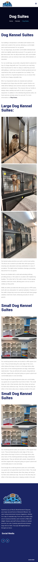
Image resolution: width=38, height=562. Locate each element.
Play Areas (13, 97)
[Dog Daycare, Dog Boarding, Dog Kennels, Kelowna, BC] (7, 4)
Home (11, 21)
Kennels (17, 21)
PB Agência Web (22, 557)
